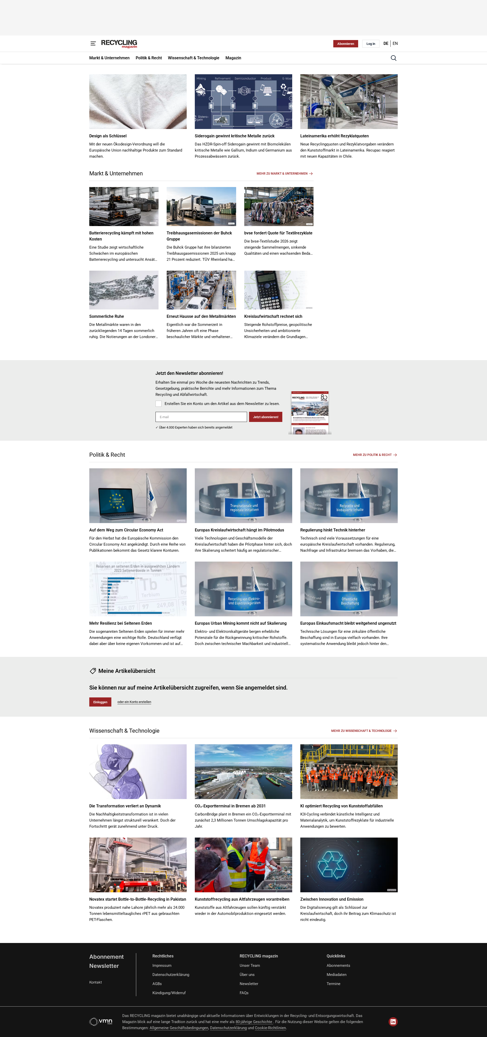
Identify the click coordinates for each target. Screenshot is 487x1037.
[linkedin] (393, 1021)
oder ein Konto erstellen (134, 702)
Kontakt (95, 982)
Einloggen (100, 702)
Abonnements (338, 965)
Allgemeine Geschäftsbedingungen (179, 1028)
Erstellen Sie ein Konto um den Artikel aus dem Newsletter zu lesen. (222, 403)
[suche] (394, 58)
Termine (333, 984)
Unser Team (250, 965)
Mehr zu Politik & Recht (372, 455)
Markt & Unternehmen (116, 173)
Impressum (161, 965)
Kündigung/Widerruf (169, 993)
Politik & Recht (107, 455)
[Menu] (93, 44)
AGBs (157, 984)
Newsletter (104, 965)
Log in (371, 44)
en (395, 43)
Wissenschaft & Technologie (124, 731)
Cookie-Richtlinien (270, 1028)
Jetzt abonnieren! (265, 417)
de (386, 43)
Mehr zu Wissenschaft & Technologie (361, 731)
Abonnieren (345, 44)
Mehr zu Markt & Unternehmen (282, 173)
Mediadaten (336, 974)
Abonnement (106, 956)
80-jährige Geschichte (254, 1022)
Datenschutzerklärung (170, 974)
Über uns (247, 974)
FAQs (244, 993)
